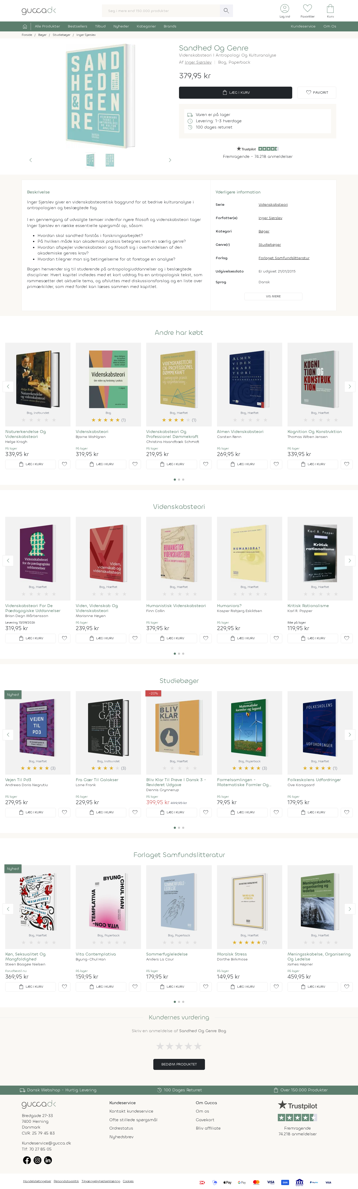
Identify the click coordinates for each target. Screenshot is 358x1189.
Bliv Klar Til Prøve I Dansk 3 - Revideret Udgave (176, 782)
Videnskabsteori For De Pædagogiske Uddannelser (32, 608)
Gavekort (205, 1120)
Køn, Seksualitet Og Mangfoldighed (25, 957)
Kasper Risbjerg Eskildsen (239, 611)
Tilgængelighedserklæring (101, 1181)
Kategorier (146, 26)
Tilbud (100, 26)
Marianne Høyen (91, 616)
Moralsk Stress (232, 954)
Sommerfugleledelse (167, 954)
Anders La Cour (160, 959)
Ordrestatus (121, 1128)
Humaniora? (229, 605)
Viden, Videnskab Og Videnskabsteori (97, 608)
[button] (30, 160)
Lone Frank (86, 785)
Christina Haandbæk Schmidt (172, 442)
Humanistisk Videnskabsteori (176, 605)
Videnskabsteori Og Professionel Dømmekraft (172, 434)
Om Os (329, 26)
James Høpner (300, 964)
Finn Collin (155, 611)
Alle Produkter (47, 26)
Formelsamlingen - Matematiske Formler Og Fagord (243, 782)
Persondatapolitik (66, 1181)
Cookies (128, 1181)
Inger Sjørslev (198, 62)
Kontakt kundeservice (131, 1111)
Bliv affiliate (208, 1128)
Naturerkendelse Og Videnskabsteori (25, 434)
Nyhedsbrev (121, 1137)
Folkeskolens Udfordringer (314, 779)
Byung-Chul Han (91, 959)
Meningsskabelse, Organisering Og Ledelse (319, 957)
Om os (202, 1111)
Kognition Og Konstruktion (315, 431)
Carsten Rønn (229, 437)
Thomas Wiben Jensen (308, 437)
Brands (170, 26)
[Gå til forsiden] (39, 1104)
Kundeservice (303, 26)
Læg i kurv (236, 92)
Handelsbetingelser (37, 1181)
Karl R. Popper (300, 611)
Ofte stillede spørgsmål (133, 1120)
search (226, 10)
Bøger (264, 231)
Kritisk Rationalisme (308, 605)
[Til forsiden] (39, 10)
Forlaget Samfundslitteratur (284, 257)
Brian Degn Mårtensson (26, 616)
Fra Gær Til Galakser (97, 779)
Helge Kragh (16, 442)
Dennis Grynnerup (162, 790)
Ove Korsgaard (301, 785)
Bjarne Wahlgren (91, 437)
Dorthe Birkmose (232, 959)
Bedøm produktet (179, 1064)
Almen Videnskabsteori (240, 431)
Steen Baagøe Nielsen (25, 964)
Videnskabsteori (273, 204)
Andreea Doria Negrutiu (26, 785)
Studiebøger (270, 244)
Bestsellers (77, 26)
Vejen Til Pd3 (18, 779)
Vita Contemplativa (96, 954)
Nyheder (121, 26)
